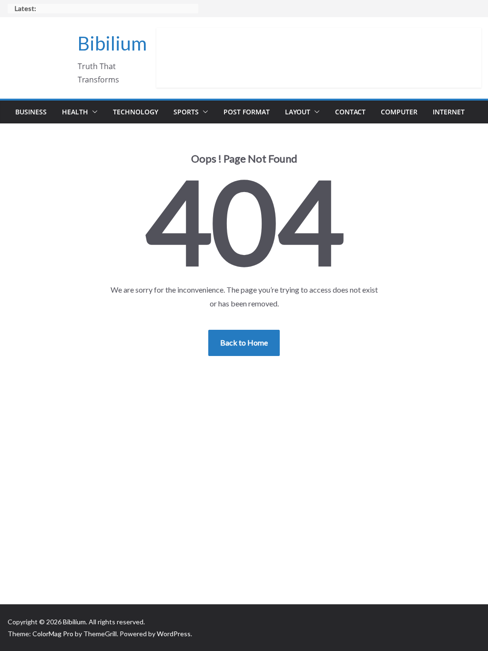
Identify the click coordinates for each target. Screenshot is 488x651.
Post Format (247, 111)
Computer (399, 111)
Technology (135, 111)
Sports (186, 111)
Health (75, 111)
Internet (449, 111)
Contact (350, 111)
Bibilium (112, 43)
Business (31, 111)
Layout (297, 111)
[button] (93, 112)
